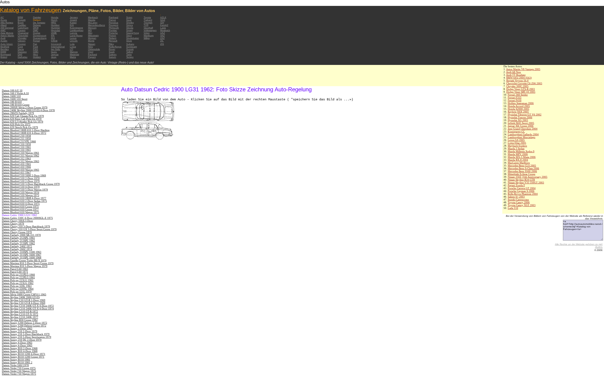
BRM (20, 17)
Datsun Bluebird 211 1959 (16, 138)
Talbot (129, 52)
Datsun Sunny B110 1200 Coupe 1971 (23, 356)
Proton (112, 35)
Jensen (74, 17)
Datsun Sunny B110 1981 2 (17, 362)
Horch (54, 20)
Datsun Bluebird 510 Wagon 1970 (20, 192)
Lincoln (74, 40)
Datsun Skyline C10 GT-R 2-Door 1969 (23, 300)
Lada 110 (513, 208)
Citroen (21, 40)
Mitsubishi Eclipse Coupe (521, 174)
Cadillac (22, 25)
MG (90, 30)
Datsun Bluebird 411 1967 (16, 172)
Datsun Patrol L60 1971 (15, 271)
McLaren (92, 22)
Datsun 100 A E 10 (12, 90)
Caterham (23, 27)
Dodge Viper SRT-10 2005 (520, 91)
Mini (90, 33)
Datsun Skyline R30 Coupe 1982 (20, 320)
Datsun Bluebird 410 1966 (16, 167)
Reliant (112, 38)
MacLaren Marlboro (519, 162)
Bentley (4, 49)
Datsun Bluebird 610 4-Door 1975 (21, 203)
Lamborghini (76, 30)
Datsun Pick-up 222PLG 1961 (18, 277)
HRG (53, 22)
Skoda (129, 27)
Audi (2, 38)
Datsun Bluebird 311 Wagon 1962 (20, 155)
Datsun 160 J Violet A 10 (15, 93)
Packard (92, 54)
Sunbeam (131, 46)
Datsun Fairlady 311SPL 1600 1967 (21, 254)
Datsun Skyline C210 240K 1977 (20, 317)
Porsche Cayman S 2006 (521, 191)
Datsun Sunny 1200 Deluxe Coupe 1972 (24, 325)
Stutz (129, 40)
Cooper (22, 44)
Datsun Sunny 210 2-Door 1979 (19, 331)
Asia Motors (6, 33)
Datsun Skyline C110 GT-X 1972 (20, 314)
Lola (72, 44)
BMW (3, 52)
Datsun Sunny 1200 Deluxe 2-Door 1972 (24, 322)
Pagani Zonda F (516, 185)
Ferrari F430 (514, 100)
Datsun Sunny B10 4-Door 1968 (20, 351)
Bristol (3, 57)
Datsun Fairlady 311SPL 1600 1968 (21, 257)
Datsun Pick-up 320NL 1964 (18, 288)
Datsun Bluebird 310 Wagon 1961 (20, 152)
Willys (147, 38)
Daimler (37, 17)
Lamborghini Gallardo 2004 (523, 134)
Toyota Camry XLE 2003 (522, 205)
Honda (54, 17)
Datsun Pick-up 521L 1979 (17, 291)
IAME (54, 33)
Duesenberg (39, 38)
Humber (55, 25)
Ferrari (36, 40)
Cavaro (21, 30)
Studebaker (132, 38)
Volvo (147, 33)
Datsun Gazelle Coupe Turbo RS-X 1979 (24, 260)
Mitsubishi (93, 35)
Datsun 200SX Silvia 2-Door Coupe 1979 (24, 107)
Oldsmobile (94, 49)
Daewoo (22, 52)
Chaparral (23, 33)
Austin (3, 40)
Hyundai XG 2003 (518, 120)
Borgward (5, 54)
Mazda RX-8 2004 (518, 159)
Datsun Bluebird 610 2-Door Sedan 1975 (24, 201)
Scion (129, 17)
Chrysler (22, 38)
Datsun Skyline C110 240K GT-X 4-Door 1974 (28, 308)
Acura (3, 20)
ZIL (162, 40)
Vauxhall (148, 27)
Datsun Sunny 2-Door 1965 (17, 328)
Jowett (73, 20)
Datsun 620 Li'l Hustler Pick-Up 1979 (22, 121)
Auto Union (6, 44)
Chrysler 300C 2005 (517, 86)
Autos (598, 247)
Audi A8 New (513, 72)
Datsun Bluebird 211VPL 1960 (19, 141)
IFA (53, 35)
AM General (6, 27)
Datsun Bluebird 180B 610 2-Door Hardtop (26, 130)
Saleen (113, 54)
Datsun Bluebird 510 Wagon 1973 (20, 195)
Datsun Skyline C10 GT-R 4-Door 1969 (23, 303)
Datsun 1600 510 (11, 96)
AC (2, 17)
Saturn (112, 57)
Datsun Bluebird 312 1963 (16, 158)
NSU (90, 46)
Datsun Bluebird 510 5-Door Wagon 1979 (25, 189)
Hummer (55, 27)
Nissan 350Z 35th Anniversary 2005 (527, 176)
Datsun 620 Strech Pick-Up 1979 (20, 127)
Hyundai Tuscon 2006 (520, 117)
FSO (35, 49)
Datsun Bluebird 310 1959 (16, 144)
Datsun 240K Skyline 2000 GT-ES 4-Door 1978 (28, 110)
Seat (128, 20)
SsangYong (132, 33)
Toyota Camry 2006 (519, 202)
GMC (35, 52)
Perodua (113, 22)
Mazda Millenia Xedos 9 (521, 151)
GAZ (162, 20)
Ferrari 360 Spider (518, 94)
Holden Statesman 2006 (521, 103)
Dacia (21, 49)
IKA (53, 38)
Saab (112, 52)
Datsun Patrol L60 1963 (15, 269)
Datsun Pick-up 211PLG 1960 (18, 274)
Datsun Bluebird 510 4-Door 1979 (21, 186)
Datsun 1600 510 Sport (14, 99)
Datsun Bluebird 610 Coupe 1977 (20, 209)
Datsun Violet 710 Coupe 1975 (19, 368)
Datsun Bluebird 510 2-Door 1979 (21, 181)
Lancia (73, 33)
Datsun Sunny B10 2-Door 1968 (20, 348)
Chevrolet (23, 35)
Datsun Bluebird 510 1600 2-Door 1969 (24, 175)
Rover (112, 49)
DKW (35, 27)
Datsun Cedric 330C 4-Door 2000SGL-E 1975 (27, 218)
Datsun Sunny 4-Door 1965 (17, 342)
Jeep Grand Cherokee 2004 (522, 128)
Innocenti (56, 44)
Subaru (130, 44)
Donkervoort (39, 35)
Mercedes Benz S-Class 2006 (523, 168)
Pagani (92, 57)
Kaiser (73, 22)
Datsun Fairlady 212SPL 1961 (18, 237)
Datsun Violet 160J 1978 (15, 365)
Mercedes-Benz (96, 25)
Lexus (73, 38)
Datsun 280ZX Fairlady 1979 (18, 113)
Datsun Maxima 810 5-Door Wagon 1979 (24, 266)
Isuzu (54, 52)
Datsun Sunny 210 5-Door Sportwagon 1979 (26, 337)
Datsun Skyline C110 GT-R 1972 (20, 311)
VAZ (162, 35)
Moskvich (165, 30)
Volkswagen (150, 30)
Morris (91, 40)
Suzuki (130, 49)
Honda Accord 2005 (519, 106)
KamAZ (164, 25)
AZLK (163, 17)
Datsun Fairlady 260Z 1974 (17, 249)
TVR (146, 25)
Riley (111, 44)
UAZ (162, 33)
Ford (35, 46)
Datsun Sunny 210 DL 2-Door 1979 (22, 339)
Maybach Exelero (517, 145)
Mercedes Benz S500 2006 (522, 171)
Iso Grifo (55, 49)
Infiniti (54, 40)
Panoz (112, 20)
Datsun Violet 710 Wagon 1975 (19, 371)
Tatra (129, 54)
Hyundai (55, 30)
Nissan (91, 44)
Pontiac (113, 30)
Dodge (36, 33)
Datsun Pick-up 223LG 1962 (18, 283)
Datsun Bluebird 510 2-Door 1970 (21, 178)
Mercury (92, 27)
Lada (163, 27)
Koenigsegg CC (516, 131)
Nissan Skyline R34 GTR (521, 179)
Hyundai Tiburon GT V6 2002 (524, 114)
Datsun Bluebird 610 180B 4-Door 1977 (24, 198)
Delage (37, 25)
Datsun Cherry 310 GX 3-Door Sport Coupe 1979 (29, 229)
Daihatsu (22, 57)
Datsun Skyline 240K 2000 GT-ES (21, 297)
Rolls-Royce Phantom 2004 (523, 193)
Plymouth (114, 27)
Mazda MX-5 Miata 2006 (522, 157)
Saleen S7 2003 (516, 196)
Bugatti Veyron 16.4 (517, 80)
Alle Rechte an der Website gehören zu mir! (578, 244)
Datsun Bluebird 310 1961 (16, 147)
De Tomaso (39, 22)
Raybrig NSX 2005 (518, 111)
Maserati (74, 54)
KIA (72, 25)
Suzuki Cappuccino (518, 199)
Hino (35, 54)
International (58, 46)
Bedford (4, 46)
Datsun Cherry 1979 (13, 223)
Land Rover (76, 35)
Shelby (130, 22)
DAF (20, 54)
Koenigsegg (76, 27)
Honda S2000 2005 (518, 108)
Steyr (129, 35)
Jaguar (55, 54)
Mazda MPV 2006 (518, 154)
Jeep (53, 57)
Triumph (148, 22)
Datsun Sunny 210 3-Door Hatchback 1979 (26, 334)
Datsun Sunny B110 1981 (16, 359)
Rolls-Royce (115, 46)
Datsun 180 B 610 (12, 101)
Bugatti (21, 20)
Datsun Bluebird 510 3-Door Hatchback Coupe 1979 (31, 184)
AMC (3, 30)
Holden (37, 57)
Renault (113, 40)
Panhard (113, 17)
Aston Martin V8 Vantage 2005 (523, 69)
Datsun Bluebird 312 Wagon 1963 (20, 161)
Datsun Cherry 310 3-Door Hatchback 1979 (26, 226)
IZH (162, 22)
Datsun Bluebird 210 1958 (16, 135)
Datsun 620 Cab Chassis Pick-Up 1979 (23, 116)
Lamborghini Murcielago (521, 137)
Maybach (93, 17)
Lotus (73, 46)
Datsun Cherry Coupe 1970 (17, 232)
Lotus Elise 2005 (517, 142)
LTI (71, 49)
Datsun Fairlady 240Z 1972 (17, 246)
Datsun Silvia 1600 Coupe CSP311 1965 (24, 294)
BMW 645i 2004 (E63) (519, 77)
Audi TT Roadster (516, 74)
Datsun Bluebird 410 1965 (16, 164)
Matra (73, 57)
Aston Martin (7, 35)
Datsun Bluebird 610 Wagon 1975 (20, 212)
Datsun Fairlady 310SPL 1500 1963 (21, 252)
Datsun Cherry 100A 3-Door (17, 220)
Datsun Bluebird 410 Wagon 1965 (20, 169)
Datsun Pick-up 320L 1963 (17, 286)
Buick (21, 22)
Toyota (147, 17)
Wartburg (149, 35)
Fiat (35, 44)
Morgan (92, 38)
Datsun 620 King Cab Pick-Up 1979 (22, 118)
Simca (129, 25)
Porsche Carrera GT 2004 (522, 188)
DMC (35, 30)
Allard (3, 25)
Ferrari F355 (514, 97)
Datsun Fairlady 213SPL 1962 (18, 240)
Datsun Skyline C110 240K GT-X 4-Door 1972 (28, 305)
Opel (90, 52)
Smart (129, 30)
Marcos (74, 52)
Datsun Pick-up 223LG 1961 (18, 280)
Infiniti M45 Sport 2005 (521, 123)
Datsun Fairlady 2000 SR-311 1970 (21, 235)
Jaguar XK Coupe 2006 (520, 125)
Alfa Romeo (6, 22)
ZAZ (162, 38)
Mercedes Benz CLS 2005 (522, 165)
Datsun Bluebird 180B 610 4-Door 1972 (24, 133)
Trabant (148, 20)
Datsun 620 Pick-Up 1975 (16, 124)
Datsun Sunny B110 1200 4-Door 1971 (23, 354)
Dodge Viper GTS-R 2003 (520, 89)
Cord (20, 46)
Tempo (130, 57)
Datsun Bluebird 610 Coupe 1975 (20, 206)
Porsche (113, 33)
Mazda (91, 20)
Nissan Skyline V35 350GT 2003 (526, 182)
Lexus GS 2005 (516, 140)
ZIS (162, 44)
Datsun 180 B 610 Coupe (15, 104)
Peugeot (113, 25)
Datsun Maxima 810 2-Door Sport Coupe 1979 (28, 263)
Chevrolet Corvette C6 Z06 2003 (524, 83)
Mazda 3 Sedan (516, 148)
